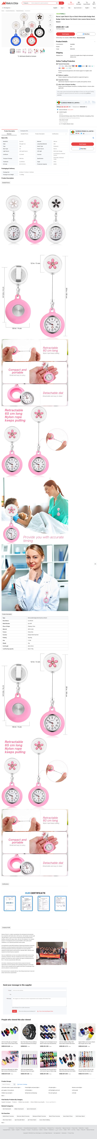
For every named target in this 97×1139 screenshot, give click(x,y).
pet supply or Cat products (8, 1090)
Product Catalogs (23, 1084)
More (3, 1122)
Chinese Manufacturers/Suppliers (30, 1128)
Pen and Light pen (52, 1093)
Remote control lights (77, 1087)
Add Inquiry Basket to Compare (28, 56)
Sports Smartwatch (31, 1109)
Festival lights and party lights (32, 1087)
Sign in (93, 4)
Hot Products (11, 1128)
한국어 (60, 1129)
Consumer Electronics (10, 10)
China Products (19, 1128)
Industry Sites (58, 1128)
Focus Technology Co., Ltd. (38, 1133)
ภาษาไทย (73, 1129)
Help (69, 8)
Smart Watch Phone (68, 1116)
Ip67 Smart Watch (32, 1120)
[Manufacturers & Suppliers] (10, 3)
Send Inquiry (65, 34)
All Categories (7, 8)
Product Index (75, 1128)
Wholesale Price (50, 1128)
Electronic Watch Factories (23, 1116)
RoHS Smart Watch (80, 1116)
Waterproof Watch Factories (39, 1116)
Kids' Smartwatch (7, 1109)
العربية (56, 1129)
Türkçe (78, 1129)
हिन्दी (69, 1129)
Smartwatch (27, 10)
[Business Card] (93, 137)
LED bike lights (28, 1090)
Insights (86, 1128)
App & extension (78, 8)
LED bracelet (75, 1090)
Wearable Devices (19, 10)
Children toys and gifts (7, 1093)
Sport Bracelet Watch (20, 1120)
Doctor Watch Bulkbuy (44, 1120)
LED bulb (74, 1093)
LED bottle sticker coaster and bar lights (11, 1087)
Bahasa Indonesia (90, 1129)
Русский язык (35, 1129)
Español (18, 1129)
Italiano (41, 1129)
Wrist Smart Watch (7, 1120)
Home (3, 10)
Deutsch (45, 1129)
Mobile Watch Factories (8, 1116)
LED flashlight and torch (54, 1090)
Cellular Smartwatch (19, 1109)
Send (14, 1011)
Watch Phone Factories (54, 1116)
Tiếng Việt (83, 1129)
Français (29, 1129)
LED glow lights (52, 1087)
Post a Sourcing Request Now (45, 1011)
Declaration (64, 1133)
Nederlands (51, 1129)
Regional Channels (66, 1128)
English (13, 1129)
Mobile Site (81, 1128)
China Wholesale (42, 1128)
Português (23, 1129)
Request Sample (81, 37)
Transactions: (80, 106)
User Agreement (57, 1133)
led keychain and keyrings (31, 1093)
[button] (63, 133)
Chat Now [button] (87, 34)
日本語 (65, 1129)
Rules (94, 8)
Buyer (62, 8)
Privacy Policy (71, 1133)
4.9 (77, 133)
